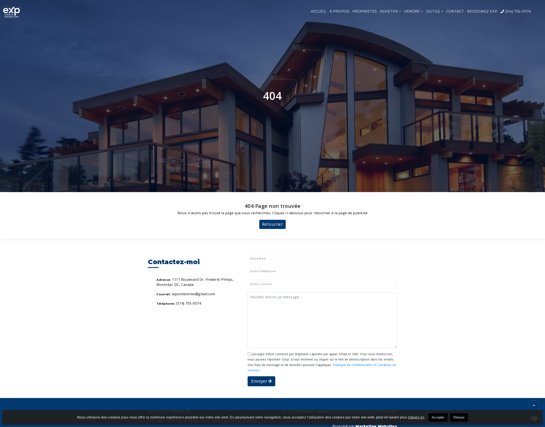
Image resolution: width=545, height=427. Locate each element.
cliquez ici (416, 417)
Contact (455, 11)
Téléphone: (165, 303)
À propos (339, 11)
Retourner (272, 224)
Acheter (389, 11)
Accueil (319, 11)
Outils (433, 11)
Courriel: (163, 294)
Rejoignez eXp (482, 11)
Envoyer (259, 381)
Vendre (412, 11)
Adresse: (163, 279)
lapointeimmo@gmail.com (193, 294)
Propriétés (365, 11)
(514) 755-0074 (517, 11)
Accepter (438, 417)
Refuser (459, 417)
